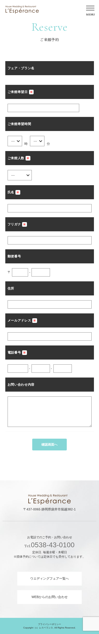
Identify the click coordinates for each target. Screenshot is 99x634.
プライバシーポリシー (49, 624)
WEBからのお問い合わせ (50, 597)
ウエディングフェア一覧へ (49, 578)
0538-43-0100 (49, 545)
